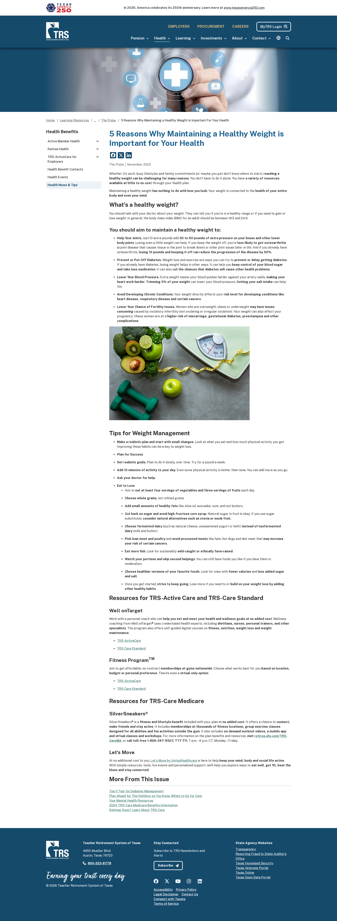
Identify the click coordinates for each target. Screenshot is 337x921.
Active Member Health (64, 141)
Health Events (58, 177)
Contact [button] (259, 38)
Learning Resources (74, 120)
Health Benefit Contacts (65, 169)
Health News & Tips (63, 185)
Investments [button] (212, 38)
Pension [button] (138, 38)
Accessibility (163, 890)
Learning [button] (184, 38)
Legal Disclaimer (166, 894)
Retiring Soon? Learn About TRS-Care (137, 810)
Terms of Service (166, 904)
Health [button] (160, 38)
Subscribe (166, 865)
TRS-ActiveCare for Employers (62, 159)
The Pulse (108, 120)
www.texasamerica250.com (244, 8)
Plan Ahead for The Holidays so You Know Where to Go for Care (155, 796)
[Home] (59, 31)
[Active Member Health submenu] (97, 141)
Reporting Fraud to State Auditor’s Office (261, 856)
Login (271, 27)
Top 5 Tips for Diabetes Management (136, 791)
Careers (240, 26)
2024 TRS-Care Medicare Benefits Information (143, 805)
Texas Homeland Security (254, 863)
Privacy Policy (186, 890)
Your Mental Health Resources (131, 800)
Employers (179, 26)
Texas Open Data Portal (253, 877)
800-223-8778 (99, 863)
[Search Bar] (287, 38)
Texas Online (245, 873)
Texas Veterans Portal (252, 868)
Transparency (246, 849)
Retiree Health (58, 149)
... (95, 120)
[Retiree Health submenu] (97, 149)
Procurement (210, 26)
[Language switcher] (278, 38)
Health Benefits (62, 131)
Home (50, 120)
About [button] (237, 38)
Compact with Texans (169, 899)
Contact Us (190, 894)
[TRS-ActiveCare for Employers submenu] (97, 157)
